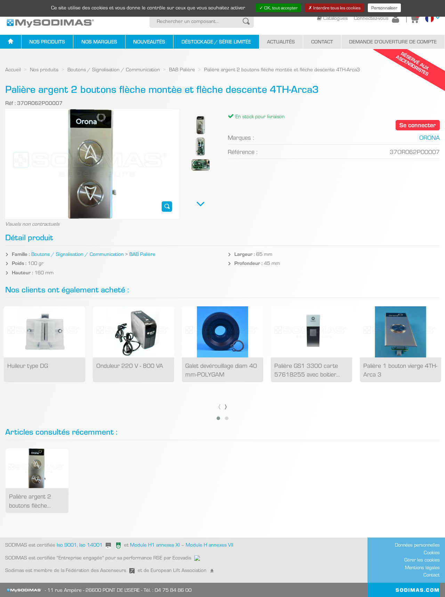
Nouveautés (149, 41)
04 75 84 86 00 (173, 589)
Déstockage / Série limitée (216, 41)
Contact (322, 41)
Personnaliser (384, 8)
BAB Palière (182, 69)
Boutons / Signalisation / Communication (113, 69)
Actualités (281, 41)
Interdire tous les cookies (336, 8)
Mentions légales (422, 567)
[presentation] (219, 405)
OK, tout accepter (280, 8)
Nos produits (47, 41)
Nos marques (99, 41)
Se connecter (417, 124)
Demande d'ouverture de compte (393, 41)
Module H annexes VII (209, 544)
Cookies (432, 552)
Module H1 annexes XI (155, 544)
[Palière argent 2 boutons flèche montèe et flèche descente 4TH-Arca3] (167, 206)
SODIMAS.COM (418, 589)
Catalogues (335, 17)
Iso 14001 (91, 544)
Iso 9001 (66, 544)
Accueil (13, 69)
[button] (218, 418)
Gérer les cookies (422, 559)
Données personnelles (417, 544)
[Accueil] (10, 42)
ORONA (429, 137)
